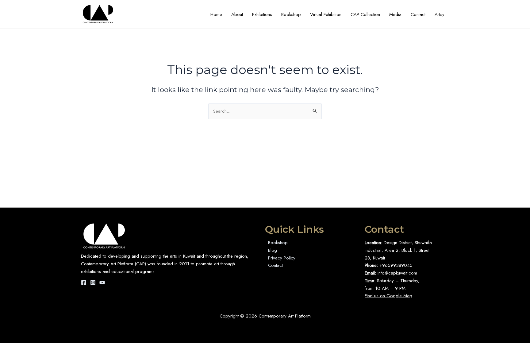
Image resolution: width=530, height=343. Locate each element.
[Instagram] (93, 282)
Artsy (439, 14)
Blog (272, 250)
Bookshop (291, 14)
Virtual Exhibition (325, 14)
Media (395, 14)
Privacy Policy (281, 258)
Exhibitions (262, 14)
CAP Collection (365, 14)
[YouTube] (102, 282)
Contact (418, 14)
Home (216, 14)
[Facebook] (83, 282)
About (237, 14)
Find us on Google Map (388, 295)
